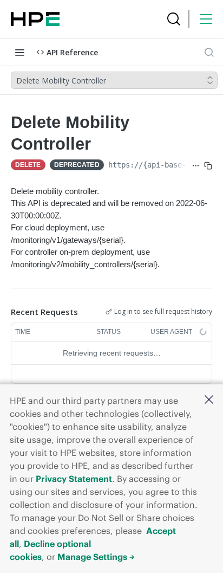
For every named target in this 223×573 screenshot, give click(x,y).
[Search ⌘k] (209, 52)
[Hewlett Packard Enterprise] (35, 19)
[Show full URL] (196, 165)
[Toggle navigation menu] (19, 52)
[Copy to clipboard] (208, 165)
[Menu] (206, 19)
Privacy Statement (74, 478)
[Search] (173, 19)
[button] (209, 400)
